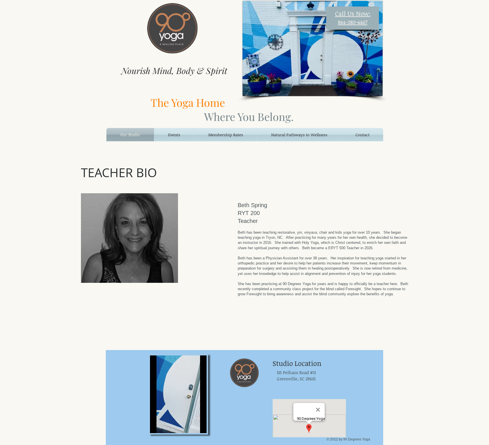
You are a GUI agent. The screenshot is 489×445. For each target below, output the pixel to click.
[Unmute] (167, 425)
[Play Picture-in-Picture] (204, 425)
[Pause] (157, 425)
